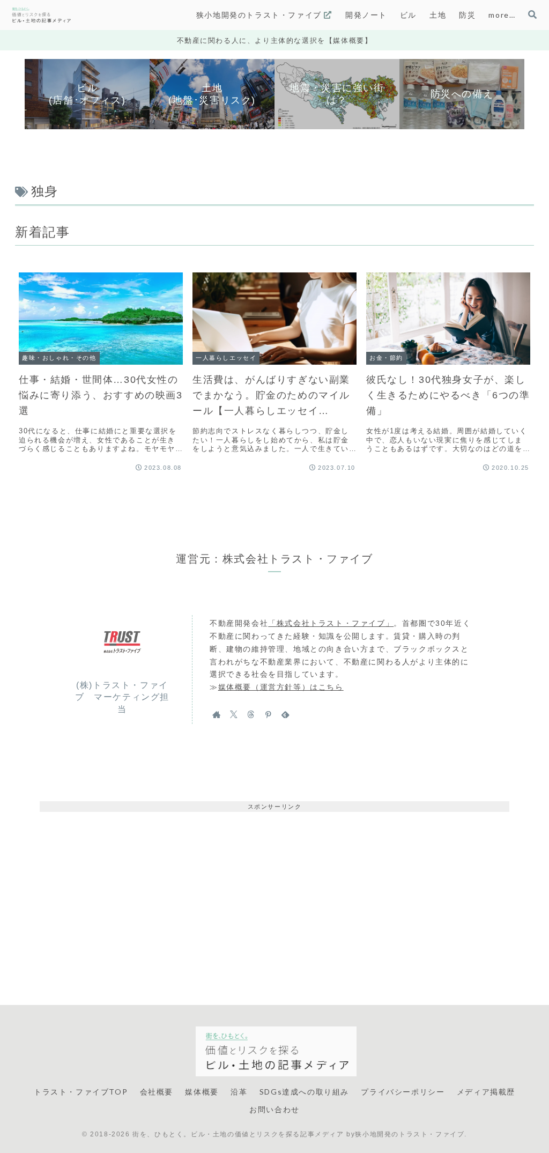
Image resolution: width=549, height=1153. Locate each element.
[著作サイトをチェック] (217, 714)
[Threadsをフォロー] (251, 714)
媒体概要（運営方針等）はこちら (281, 687)
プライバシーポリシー (402, 1091)
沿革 (239, 1091)
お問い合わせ (274, 1109)
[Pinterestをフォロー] (268, 714)
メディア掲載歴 (486, 1091)
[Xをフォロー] (234, 714)
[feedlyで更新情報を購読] (285, 714)
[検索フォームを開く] (532, 14)
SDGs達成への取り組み (304, 1091)
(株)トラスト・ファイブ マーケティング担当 (122, 697)
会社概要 (156, 1091)
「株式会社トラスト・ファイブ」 (331, 623)
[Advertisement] (274, 887)
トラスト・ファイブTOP (81, 1091)
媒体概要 (201, 1091)
